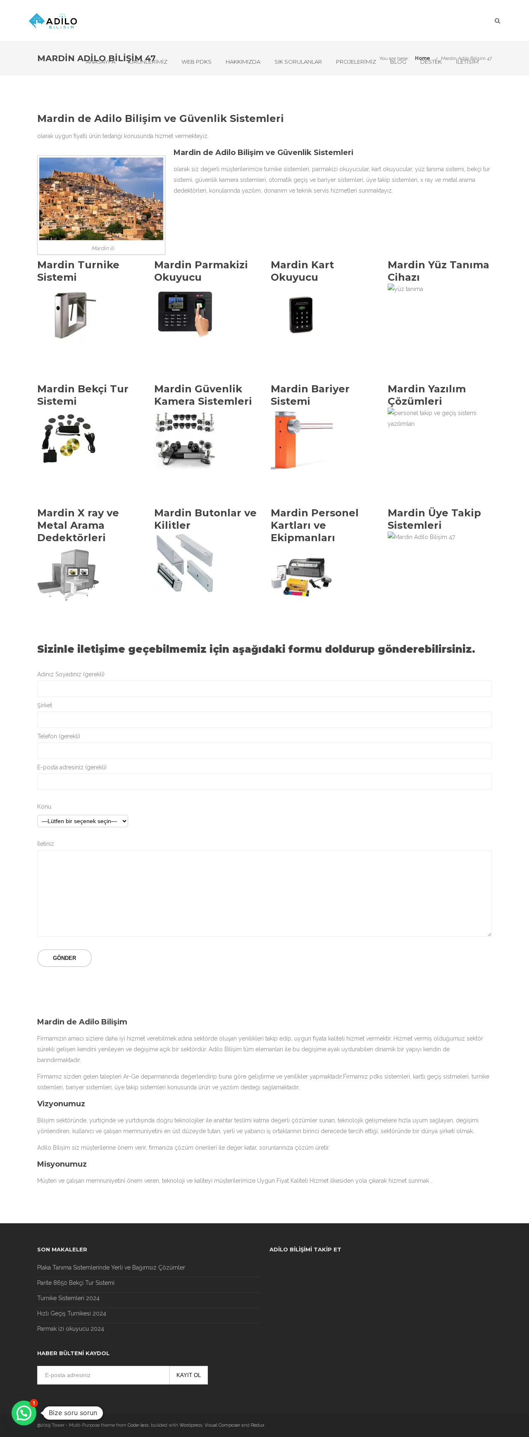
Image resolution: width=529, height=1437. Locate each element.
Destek (431, 61)
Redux (257, 1425)
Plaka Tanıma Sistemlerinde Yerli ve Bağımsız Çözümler (111, 1267)
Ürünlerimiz (148, 61)
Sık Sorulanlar (298, 61)
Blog (398, 61)
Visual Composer (222, 1425)
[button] (24, 1413)
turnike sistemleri (286, 169)
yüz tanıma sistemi (439, 169)
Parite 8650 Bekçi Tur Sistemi (75, 1282)
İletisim (467, 61)
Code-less (138, 1425)
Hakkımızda (243, 61)
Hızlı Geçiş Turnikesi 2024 (71, 1313)
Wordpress (190, 1425)
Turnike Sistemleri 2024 (68, 1298)
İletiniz (45, 843)
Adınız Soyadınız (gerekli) (71, 674)
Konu (44, 806)
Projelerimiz (356, 61)
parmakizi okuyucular (340, 169)
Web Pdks (196, 61)
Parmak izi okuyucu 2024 (70, 1328)
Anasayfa (100, 61)
